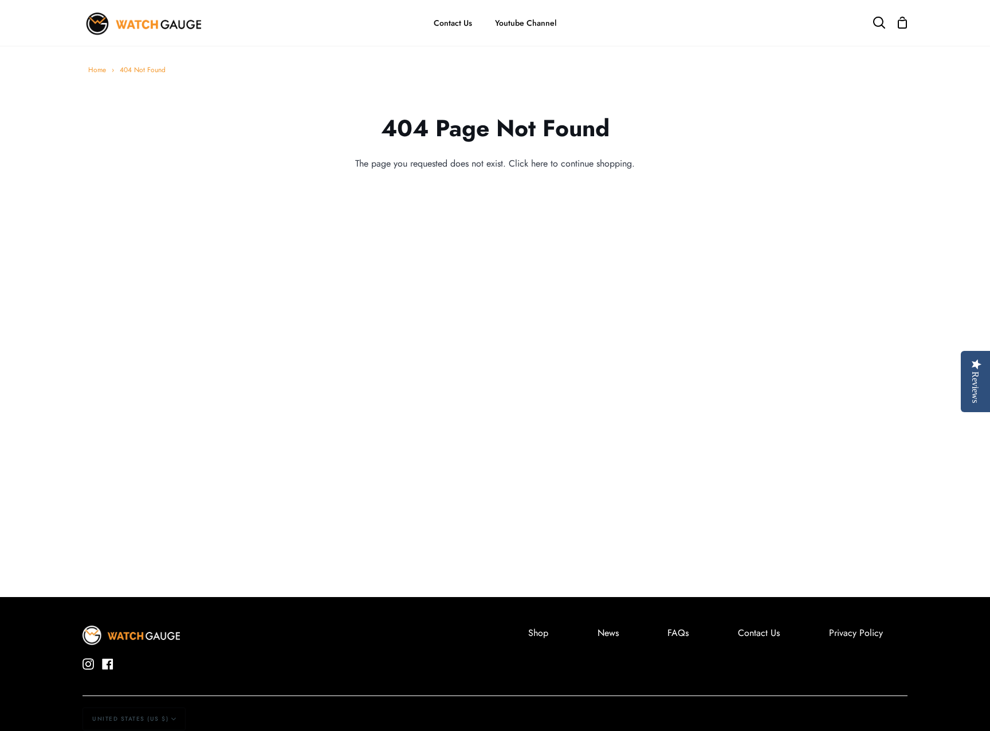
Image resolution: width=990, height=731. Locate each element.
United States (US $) (130, 718)
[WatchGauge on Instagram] (88, 664)
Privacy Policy (856, 632)
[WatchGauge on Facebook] (107, 664)
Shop (538, 632)
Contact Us (759, 632)
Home (97, 70)
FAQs (678, 632)
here (539, 163)
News (608, 632)
